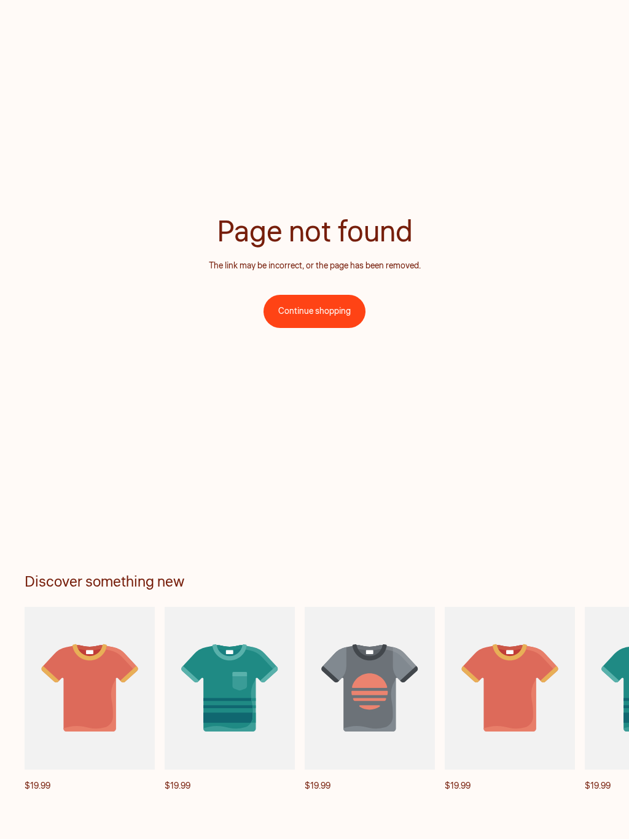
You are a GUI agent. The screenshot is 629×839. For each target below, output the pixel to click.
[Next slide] (590, 700)
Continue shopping (314, 311)
